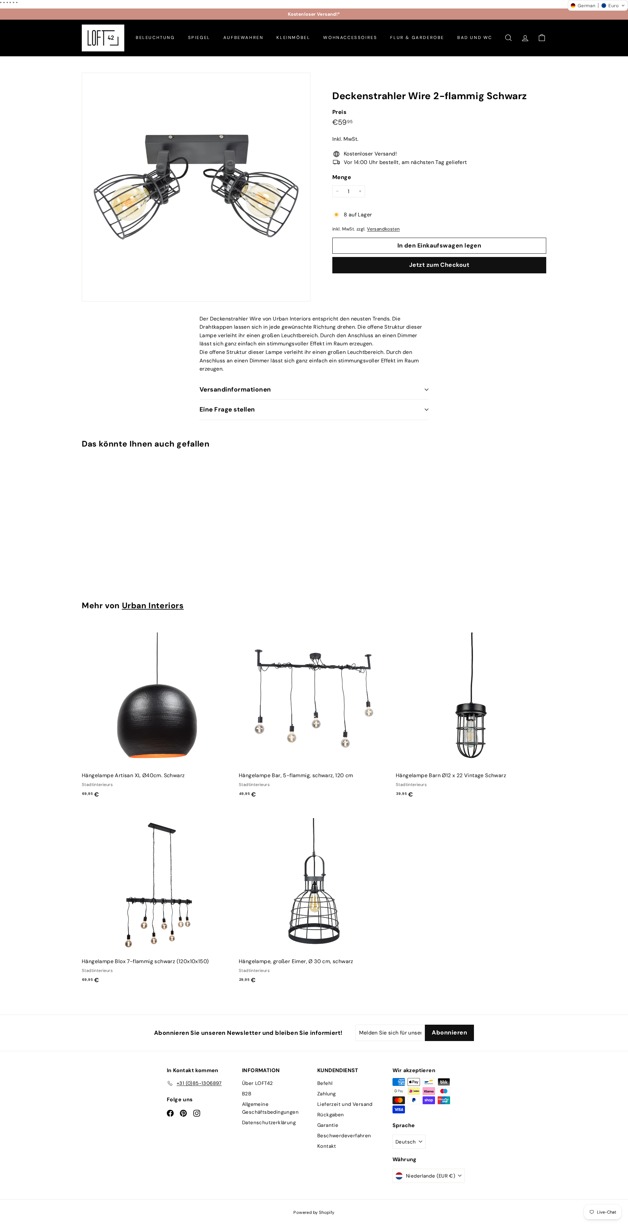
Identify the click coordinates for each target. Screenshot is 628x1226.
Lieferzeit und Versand (345, 1104)
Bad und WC (474, 37)
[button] (598, 5)
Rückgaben (330, 1114)
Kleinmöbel (293, 37)
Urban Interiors (153, 605)
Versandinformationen (235, 389)
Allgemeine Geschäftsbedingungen (270, 1108)
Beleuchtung (155, 37)
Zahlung (326, 1093)
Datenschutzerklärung (269, 1122)
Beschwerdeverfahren (344, 1135)
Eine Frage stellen (227, 409)
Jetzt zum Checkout (439, 265)
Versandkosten (383, 229)
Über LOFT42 (257, 1083)
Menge (341, 177)
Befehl (324, 1083)
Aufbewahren (243, 37)
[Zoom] (196, 187)
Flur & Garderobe (417, 37)
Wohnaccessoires (350, 37)
